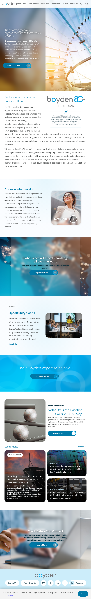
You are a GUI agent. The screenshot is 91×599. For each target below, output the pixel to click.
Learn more (8, 595)
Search (81, 3)
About (65, 4)
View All (81, 446)
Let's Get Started (13, 65)
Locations (55, 4)
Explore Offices (41, 272)
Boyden (9, 4)
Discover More (57, 433)
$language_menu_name (86, 3)
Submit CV (13, 344)
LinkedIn (43, 583)
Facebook (51, 583)
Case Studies (11, 446)
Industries (34, 4)
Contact (74, 4)
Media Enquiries (29, 583)
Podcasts (79, 583)
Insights (45, 4)
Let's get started (42, 376)
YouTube (65, 583)
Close (83, 594)
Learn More (42, 545)
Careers (12, 307)
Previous (47, 210)
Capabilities (21, 4)
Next (84, 208)
